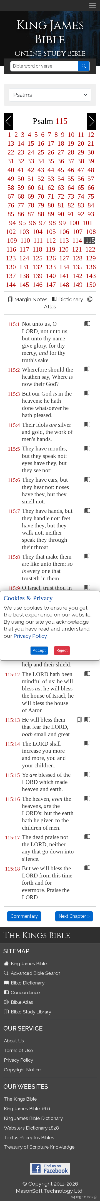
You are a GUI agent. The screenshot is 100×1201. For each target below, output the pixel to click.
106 (64, 231)
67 (11, 196)
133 (51, 267)
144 (11, 284)
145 (24, 284)
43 (41, 170)
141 (64, 275)
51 (31, 178)
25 (41, 152)
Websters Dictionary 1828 (31, 1128)
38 (81, 161)
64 (71, 187)
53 (51, 178)
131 (24, 267)
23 (21, 152)
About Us (14, 1040)
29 (81, 152)
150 (90, 284)
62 (51, 187)
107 (77, 231)
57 (90, 178)
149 (77, 284)
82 (71, 205)
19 (71, 143)
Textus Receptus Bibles (29, 1137)
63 (61, 187)
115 (89, 240)
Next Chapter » (74, 916)
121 (77, 249)
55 (71, 178)
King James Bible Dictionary (33, 1118)
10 (71, 134)
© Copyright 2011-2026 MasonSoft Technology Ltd (49, 1187)
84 (90, 205)
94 (13, 222)
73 (71, 196)
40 (11, 170)
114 (77, 240)
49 (11, 178)
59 (21, 187)
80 (51, 205)
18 (61, 143)
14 (21, 143)
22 (11, 152)
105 (51, 231)
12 (90, 134)
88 (41, 214)
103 (24, 231)
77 (21, 205)
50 (21, 178)
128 (77, 258)
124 (24, 258)
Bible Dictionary (27, 983)
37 (71, 161)
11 (81, 134)
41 (21, 170)
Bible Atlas (21, 1002)
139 (37, 275)
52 (41, 178)
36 (61, 161)
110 (25, 240)
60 (31, 187)
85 (11, 214)
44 (51, 170)
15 (31, 143)
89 (51, 214)
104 (37, 231)
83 (81, 205)
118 (37, 249)
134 (64, 267)
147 (51, 284)
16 (41, 143)
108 (90, 231)
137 (11, 275)
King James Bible (28, 963)
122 (89, 249)
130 (11, 267)
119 (50, 249)
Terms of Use (18, 1050)
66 (90, 187)
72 (61, 196)
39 (90, 161)
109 (12, 240)
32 (21, 161)
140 (51, 275)
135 (77, 267)
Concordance (25, 992)
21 (90, 143)
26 (51, 152)
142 (77, 275)
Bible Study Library (30, 1012)
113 (64, 240)
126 (51, 258)
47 (81, 170)
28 (71, 152)
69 (31, 196)
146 (37, 284)
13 (11, 143)
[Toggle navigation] (92, 5)
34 (41, 161)
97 (43, 222)
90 (61, 214)
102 (11, 231)
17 (51, 143)
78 (31, 205)
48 (90, 170)
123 (11, 258)
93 (90, 214)
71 (51, 196)
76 (11, 205)
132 (37, 267)
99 (63, 222)
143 (90, 275)
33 (31, 161)
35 (51, 161)
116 (11, 249)
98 (53, 222)
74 (81, 196)
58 (11, 187)
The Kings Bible (20, 1099)
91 (71, 214)
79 (41, 205)
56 (81, 178)
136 (90, 267)
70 (41, 196)
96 (33, 222)
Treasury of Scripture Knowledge (39, 1147)
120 (63, 249)
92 (81, 214)
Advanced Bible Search (35, 973)
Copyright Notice (22, 1069)
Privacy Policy (18, 1060)
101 (86, 222)
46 (71, 170)
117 (24, 249)
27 (61, 152)
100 (74, 222)
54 (61, 178)
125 (37, 258)
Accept (39, 650)
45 (61, 170)
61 (41, 187)
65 (81, 187)
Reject (62, 650)
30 (90, 152)
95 (23, 222)
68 (21, 196)
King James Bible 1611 (27, 1108)
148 (64, 284)
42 (31, 170)
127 (64, 258)
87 (31, 214)
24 (31, 152)
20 (81, 143)
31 (11, 161)
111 (38, 240)
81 (61, 205)
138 (24, 275)
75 (90, 196)
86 (21, 214)
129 (90, 258)
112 (51, 240)
